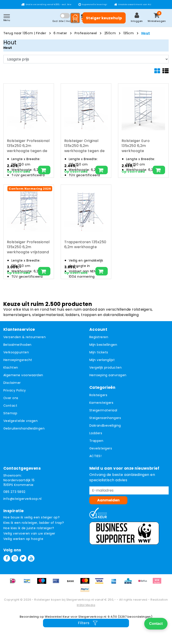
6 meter (60, 33)
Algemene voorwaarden (23, 375)
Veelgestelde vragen (20, 421)
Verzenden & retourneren (24, 337)
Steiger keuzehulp (104, 18)
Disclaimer (12, 382)
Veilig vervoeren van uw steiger (29, 533)
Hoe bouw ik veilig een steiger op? (31, 517)
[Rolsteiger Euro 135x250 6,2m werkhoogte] (143, 108)
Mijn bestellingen (103, 344)
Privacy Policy (14, 390)
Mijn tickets (98, 352)
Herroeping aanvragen (108, 375)
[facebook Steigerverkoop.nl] (6, 558)
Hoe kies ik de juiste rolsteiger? (28, 528)
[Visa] (101, 583)
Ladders (95, 433)
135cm (128, 33)
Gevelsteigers (100, 448)
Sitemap (10, 413)
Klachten (10, 367)
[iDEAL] (14, 583)
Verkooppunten (16, 352)
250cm (110, 33)
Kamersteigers (101, 402)
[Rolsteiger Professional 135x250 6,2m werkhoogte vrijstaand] (28, 210)
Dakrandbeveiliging (105, 425)
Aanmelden (108, 500)
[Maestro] (43, 583)
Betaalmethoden (17, 344)
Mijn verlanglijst (102, 360)
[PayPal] (86, 591)
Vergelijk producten (105, 367)
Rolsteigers (98, 395)
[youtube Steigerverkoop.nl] (31, 558)
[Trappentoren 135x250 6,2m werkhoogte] (86, 210)
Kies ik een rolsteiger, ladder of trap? (33, 522)
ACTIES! (95, 456)
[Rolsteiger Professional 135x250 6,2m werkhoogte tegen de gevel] (28, 108)
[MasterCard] (86, 583)
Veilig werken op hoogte (23, 539)
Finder (41, 33)
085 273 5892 (14, 492)
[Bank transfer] (72, 583)
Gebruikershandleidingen (24, 428)
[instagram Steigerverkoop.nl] (14, 558)
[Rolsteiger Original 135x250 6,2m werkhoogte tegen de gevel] (86, 108)
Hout (145, 33)
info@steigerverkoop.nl (22, 498)
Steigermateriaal (103, 410)
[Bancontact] (29, 583)
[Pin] (57, 583)
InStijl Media (86, 605)
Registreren (98, 337)
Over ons (10, 398)
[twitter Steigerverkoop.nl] (23, 558)
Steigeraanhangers (105, 418)
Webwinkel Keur (57, 617)
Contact (10, 405)
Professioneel (86, 33)
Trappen (96, 440)
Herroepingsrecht (17, 360)
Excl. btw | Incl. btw (65, 21)
